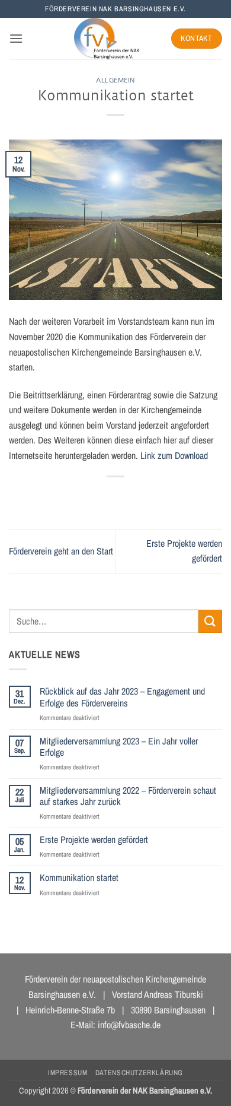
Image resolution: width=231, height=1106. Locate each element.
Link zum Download (174, 455)
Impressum (68, 1072)
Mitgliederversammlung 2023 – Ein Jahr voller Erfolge (119, 747)
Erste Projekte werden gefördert (94, 839)
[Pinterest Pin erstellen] (148, 496)
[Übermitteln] (210, 621)
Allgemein (115, 80)
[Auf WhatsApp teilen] (62, 496)
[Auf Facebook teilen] (83, 496)
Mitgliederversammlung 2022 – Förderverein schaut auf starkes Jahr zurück (128, 796)
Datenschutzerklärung (139, 1072)
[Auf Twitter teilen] (104, 496)
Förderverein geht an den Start (61, 550)
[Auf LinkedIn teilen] (169, 496)
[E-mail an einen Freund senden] (126, 496)
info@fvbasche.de (129, 1024)
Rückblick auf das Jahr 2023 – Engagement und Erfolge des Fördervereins (122, 697)
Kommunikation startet (79, 877)
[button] (16, 38)
